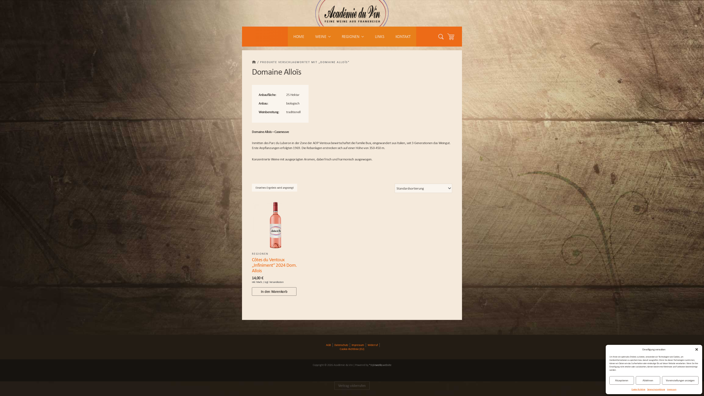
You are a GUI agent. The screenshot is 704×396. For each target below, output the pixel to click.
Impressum (671, 389)
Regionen (351, 36)
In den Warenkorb (274, 291)
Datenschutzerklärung (656, 389)
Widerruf (373, 345)
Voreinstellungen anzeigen (680, 380)
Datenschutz (341, 345)
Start (254, 61)
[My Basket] (451, 36)
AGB (328, 345)
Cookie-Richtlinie (638, 389)
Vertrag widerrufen (352, 385)
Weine (320, 36)
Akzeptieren (621, 380)
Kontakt (403, 36)
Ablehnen (648, 380)
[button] (696, 349)
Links (379, 36)
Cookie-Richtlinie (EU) (352, 349)
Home (298, 36)
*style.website (380, 365)
